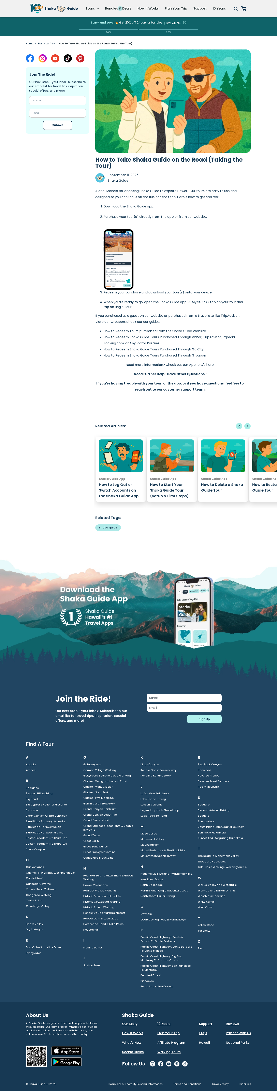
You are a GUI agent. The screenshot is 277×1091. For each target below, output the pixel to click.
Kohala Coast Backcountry (158, 770)
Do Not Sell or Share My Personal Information (135, 1084)
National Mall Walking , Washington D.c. (167, 874)
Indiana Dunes (93, 947)
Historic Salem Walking (98, 907)
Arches (30, 770)
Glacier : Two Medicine (98, 798)
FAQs (203, 1033)
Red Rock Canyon (210, 764)
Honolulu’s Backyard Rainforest (104, 913)
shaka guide (108, 527)
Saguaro (204, 804)
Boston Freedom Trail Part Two (46, 844)
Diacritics (245, 1084)
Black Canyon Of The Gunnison (46, 816)
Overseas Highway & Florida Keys (163, 919)
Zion (201, 948)
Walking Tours (169, 1052)
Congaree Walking (39, 895)
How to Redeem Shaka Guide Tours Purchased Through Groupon (154, 355)
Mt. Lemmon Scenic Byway (158, 856)
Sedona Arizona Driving (214, 810)
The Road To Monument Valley (218, 856)
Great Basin (91, 841)
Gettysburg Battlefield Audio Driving (107, 775)
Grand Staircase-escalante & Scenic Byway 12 (108, 828)
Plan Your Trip (176, 8)
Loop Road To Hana (154, 816)
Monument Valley (152, 839)
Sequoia (203, 816)
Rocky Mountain (208, 787)
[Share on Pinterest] (80, 58)
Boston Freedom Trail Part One (46, 838)
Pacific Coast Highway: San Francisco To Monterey (166, 968)
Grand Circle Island (96, 820)
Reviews (232, 1023)
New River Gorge (152, 879)
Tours (91, 8)
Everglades (33, 953)
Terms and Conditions (187, 1084)
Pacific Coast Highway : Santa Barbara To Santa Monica (166, 949)
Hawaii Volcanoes (95, 885)
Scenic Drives (133, 1052)
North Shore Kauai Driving (158, 896)
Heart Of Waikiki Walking (99, 890)
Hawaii (204, 1042)
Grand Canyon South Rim (100, 815)
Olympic (146, 914)
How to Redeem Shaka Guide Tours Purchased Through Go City (153, 349)
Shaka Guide (117, 180)
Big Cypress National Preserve (46, 804)
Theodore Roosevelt (212, 861)
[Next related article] (247, 426)
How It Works (132, 1033)
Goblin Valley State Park (99, 803)
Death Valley (34, 924)
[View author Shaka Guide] (100, 178)
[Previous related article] (239, 426)
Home (29, 43)
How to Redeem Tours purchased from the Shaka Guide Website (154, 331)
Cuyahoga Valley (37, 906)
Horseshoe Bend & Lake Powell (104, 924)
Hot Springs (91, 930)
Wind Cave (205, 907)
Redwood (204, 770)
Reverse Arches (208, 775)
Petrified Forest (151, 975)
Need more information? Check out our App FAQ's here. (170, 364)
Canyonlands (35, 867)
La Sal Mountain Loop (155, 793)
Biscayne (32, 810)
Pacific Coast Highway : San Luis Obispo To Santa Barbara (162, 939)
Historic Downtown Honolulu (102, 896)
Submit (57, 125)
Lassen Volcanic (151, 804)
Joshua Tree (91, 965)
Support (200, 8)
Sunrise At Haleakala (212, 832)
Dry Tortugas (34, 929)
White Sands (206, 902)
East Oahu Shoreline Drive (43, 947)
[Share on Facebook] (30, 58)
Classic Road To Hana (41, 889)
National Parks (238, 1042)
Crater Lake (34, 900)
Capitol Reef (34, 878)
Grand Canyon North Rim (100, 809)
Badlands (32, 788)
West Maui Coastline (211, 896)
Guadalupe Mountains (98, 858)
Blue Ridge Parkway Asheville (45, 821)
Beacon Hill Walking (39, 793)
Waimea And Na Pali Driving (216, 890)
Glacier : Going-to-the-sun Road (105, 781)
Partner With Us (238, 1033)
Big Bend (32, 799)
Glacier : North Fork (96, 792)
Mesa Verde (149, 833)
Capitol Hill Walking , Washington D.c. (50, 873)
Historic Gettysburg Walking (101, 902)
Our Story (129, 1023)
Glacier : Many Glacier (98, 787)
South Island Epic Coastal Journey (221, 827)
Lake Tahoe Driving (153, 799)
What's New (131, 1042)
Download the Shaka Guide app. (128, 206)
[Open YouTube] (55, 58)
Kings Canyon (150, 764)
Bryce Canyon (35, 849)
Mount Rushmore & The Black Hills (163, 850)
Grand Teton (91, 835)
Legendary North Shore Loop (160, 810)
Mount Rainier (150, 845)
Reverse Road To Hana (213, 781)
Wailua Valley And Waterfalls (217, 885)
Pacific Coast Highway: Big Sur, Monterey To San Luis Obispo (161, 958)
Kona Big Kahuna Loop (156, 775)
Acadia (31, 764)
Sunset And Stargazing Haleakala (220, 838)
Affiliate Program (171, 1042)
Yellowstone (206, 925)
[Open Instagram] (43, 58)
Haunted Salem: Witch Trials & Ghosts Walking (108, 878)
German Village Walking (99, 770)
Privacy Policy (220, 1084)
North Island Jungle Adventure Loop (165, 890)
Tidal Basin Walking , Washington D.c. (222, 867)
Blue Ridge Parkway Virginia (44, 832)
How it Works (148, 8)
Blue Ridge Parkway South (43, 827)
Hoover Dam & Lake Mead (100, 918)
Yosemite (204, 931)
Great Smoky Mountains (99, 852)
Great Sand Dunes (95, 846)
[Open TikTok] (68, 58)
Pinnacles (147, 981)
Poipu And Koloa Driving (157, 986)
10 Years (219, 8)
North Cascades (152, 885)
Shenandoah (207, 821)
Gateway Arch (92, 764)
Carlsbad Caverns (38, 884)
